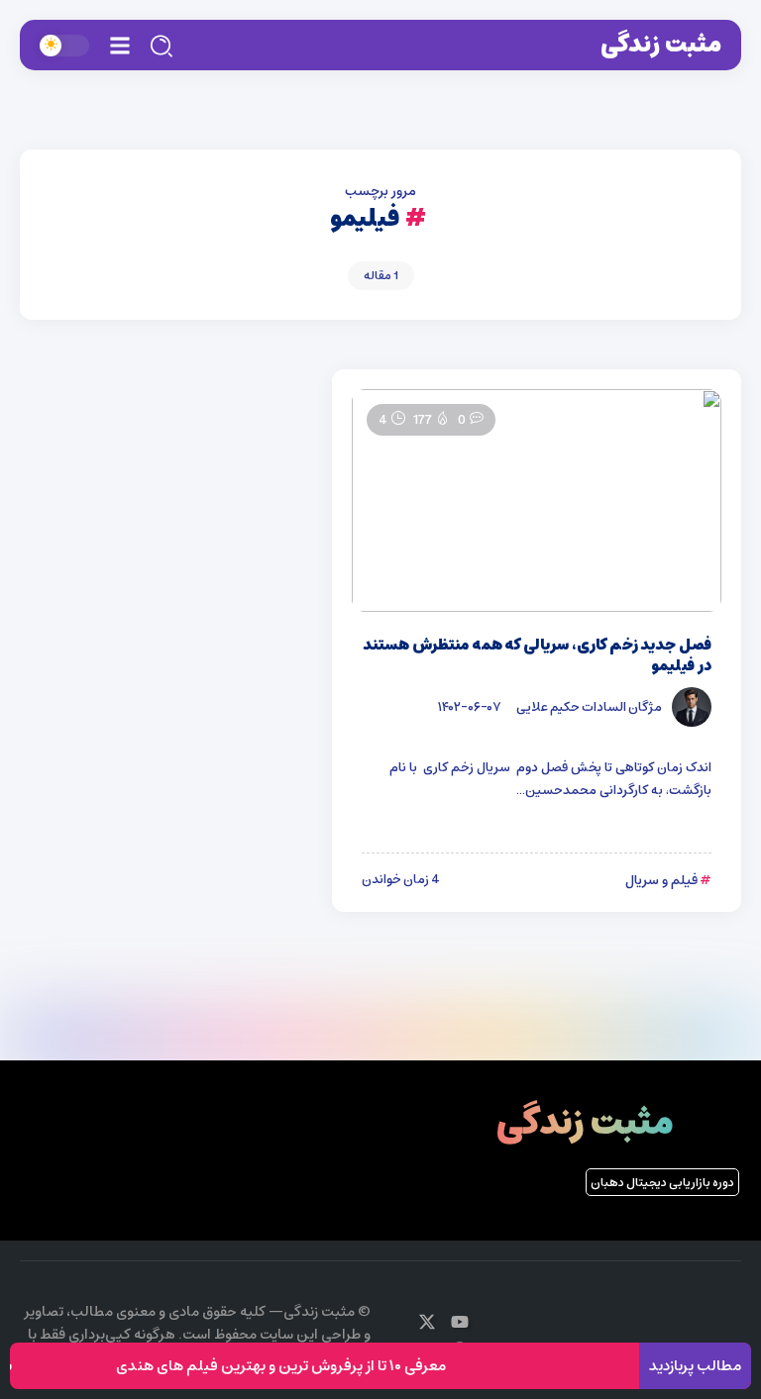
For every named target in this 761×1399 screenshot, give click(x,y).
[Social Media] (460, 1322)
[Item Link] (536, 500)
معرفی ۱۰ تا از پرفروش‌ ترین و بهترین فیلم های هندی (292, 1365)
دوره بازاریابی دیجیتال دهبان (662, 1182)
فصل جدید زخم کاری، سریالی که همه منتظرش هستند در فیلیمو (537, 655)
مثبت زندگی (660, 44)
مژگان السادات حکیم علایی (589, 707)
